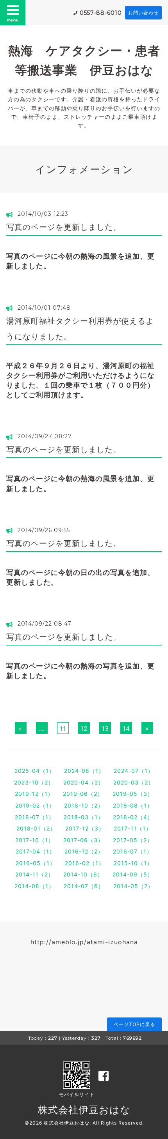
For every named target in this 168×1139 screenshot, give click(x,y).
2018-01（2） (36, 828)
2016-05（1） (35, 863)
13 (105, 728)
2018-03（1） (84, 817)
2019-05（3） (133, 793)
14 (126, 728)
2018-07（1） (34, 817)
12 (84, 728)
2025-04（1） (34, 770)
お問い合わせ (143, 13)
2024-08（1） (84, 770)
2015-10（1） (133, 863)
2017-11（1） (133, 828)
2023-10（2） (34, 782)
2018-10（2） (84, 805)
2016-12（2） (84, 851)
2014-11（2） (34, 874)
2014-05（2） (133, 886)
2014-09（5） (133, 874)
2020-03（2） (133, 782)
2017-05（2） (133, 840)
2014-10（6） (83, 874)
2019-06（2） (83, 793)
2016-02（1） (84, 863)
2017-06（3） (83, 840)
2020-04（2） (83, 782)
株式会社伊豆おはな (84, 1110)
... (42, 728)
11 (63, 728)
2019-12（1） (34, 793)
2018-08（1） (133, 805)
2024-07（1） (134, 770)
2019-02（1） (35, 805)
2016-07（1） (132, 851)
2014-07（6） (84, 886)
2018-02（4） (133, 817)
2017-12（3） (84, 828)
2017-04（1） (35, 851)
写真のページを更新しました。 (63, 227)
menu (13, 20)
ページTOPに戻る (134, 1024)
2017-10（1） (34, 840)
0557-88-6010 (101, 12)
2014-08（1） (34, 886)
